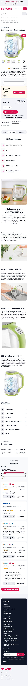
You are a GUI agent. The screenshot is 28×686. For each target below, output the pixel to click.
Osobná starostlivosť (9, 609)
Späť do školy (7, 618)
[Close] (26, 1)
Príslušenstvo (7, 613)
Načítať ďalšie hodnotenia (10, 589)
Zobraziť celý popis (19, 76)
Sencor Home (4, 673)
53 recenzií (24, 68)
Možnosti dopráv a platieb (10, 636)
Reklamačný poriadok (6, 677)
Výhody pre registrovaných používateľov (11, 641)
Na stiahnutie (21, 449)
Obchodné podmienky (6, 675)
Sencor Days (7, 616)
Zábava (5, 611)
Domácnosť (6, 606)
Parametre (12, 132)
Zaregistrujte (8, 1)
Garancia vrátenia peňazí (10, 638)
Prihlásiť (20, 654)
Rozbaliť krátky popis (7, 76)
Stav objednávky (8, 631)
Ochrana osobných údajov (7, 679)
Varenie (7, 17)
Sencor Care (6, 624)
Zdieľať (25, 66)
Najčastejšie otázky (8, 629)
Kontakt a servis (7, 626)
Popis (4, 132)
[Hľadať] (24, 13)
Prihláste (14, 1)
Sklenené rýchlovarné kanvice (8, 20)
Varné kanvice (14, 17)
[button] (10, 112)
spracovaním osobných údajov (16, 659)
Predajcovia (6, 633)
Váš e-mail (6, 651)
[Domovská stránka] (1, 17)
